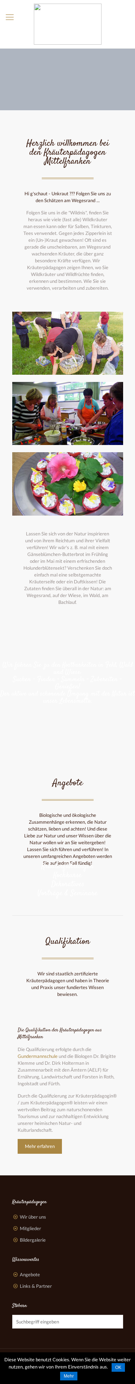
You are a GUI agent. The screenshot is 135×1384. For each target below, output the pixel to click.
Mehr (69, 1376)
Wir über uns (33, 1217)
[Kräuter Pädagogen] (67, 24)
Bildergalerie (33, 1240)
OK (118, 1367)
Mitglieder (30, 1228)
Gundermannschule (38, 1056)
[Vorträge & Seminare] (67, 907)
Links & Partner (36, 1286)
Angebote (68, 783)
